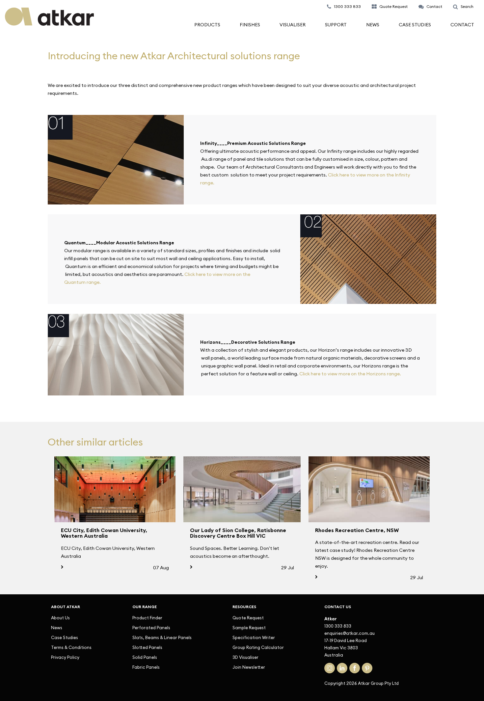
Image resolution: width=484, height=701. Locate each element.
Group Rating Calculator (258, 647)
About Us (60, 617)
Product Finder (147, 617)
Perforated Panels (151, 627)
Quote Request (248, 617)
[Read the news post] (114, 489)
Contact (462, 25)
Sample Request (249, 627)
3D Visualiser (245, 657)
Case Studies (415, 25)
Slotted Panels (147, 647)
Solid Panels (144, 657)
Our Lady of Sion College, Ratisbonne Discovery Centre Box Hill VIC (238, 533)
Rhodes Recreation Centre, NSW (357, 530)
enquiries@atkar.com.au (349, 633)
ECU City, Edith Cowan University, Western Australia (104, 533)
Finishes (250, 25)
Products (207, 25)
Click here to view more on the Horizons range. (350, 374)
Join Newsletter (248, 667)
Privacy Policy (65, 657)
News (372, 25)
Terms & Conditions (71, 647)
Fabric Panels (146, 667)
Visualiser (293, 25)
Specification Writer (253, 637)
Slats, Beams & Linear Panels (162, 637)
